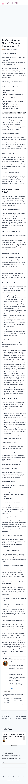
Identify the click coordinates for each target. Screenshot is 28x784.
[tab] (11, 745)
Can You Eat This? (13, 49)
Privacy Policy (21, 776)
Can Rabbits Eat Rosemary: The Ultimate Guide (13, 704)
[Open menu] (25, 3)
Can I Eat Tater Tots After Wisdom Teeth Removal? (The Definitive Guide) (13, 736)
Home (14, 776)
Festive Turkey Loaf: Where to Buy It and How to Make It (11, 768)
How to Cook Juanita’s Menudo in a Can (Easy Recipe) (20, 717)
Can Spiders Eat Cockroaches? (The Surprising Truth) (6, 717)
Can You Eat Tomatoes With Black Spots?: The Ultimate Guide (13, 701)
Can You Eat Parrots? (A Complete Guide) (12, 698)
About (4, 776)
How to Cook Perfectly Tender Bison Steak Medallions (11, 755)
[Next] (24, 738)
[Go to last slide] (4, 738)
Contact (10, 776)
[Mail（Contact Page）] (12, 688)
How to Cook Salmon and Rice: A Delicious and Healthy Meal (13, 695)
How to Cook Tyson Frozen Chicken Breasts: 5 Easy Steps (11, 758)
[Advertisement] (14, 20)
